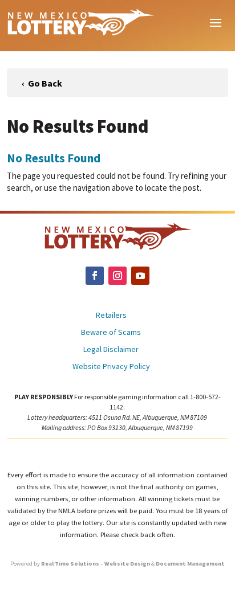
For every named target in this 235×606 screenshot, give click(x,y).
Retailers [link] (111, 315)
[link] (80, 21)
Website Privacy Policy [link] (111, 366)
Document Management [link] (190, 563)
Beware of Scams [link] (111, 332)
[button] (215, 22)
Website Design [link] (127, 563)
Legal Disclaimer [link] (111, 349)
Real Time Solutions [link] (70, 563)
